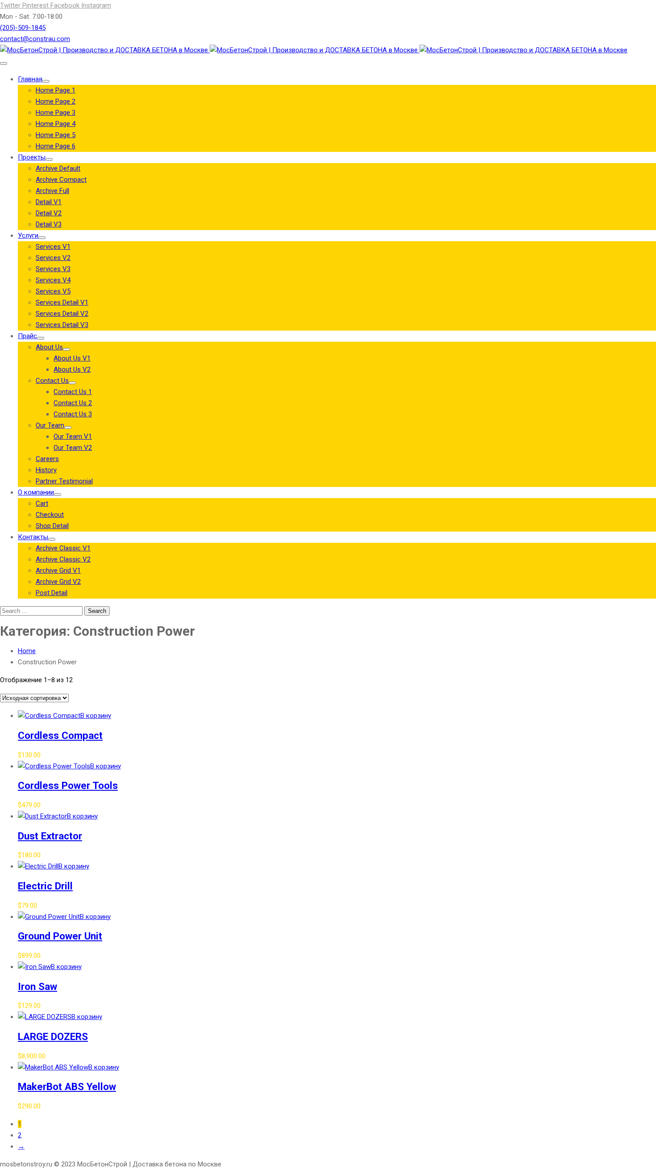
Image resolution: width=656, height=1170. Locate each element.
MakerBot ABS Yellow (67, 1086)
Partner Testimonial (64, 481)
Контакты (33, 537)
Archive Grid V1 (58, 570)
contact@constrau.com (35, 39)
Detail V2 (49, 213)
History (46, 470)
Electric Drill (45, 886)
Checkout (50, 515)
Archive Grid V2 (58, 582)
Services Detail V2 (62, 314)
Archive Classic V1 (63, 548)
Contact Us (52, 381)
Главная (30, 79)
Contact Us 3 (73, 414)
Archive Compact (61, 180)
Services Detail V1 (62, 302)
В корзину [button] (95, 716)
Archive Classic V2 (63, 559)
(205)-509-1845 (23, 28)
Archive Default (58, 168)
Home (27, 651)
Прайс (27, 336)
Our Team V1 (73, 436)
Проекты (32, 157)
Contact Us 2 (73, 403)
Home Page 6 (55, 146)
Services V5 (53, 291)
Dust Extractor (50, 836)
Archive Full (52, 191)
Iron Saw (37, 986)
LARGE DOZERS (53, 1036)
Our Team (50, 425)
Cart (42, 503)
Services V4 (53, 280)
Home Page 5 (55, 135)
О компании (36, 492)
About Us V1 (72, 358)
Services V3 (53, 269)
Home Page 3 (55, 113)
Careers (47, 459)
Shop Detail (52, 526)
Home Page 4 (55, 124)
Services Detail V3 (62, 325)
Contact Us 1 (73, 392)
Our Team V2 (73, 448)
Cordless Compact (60, 735)
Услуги (28, 235)
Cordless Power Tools (68, 785)
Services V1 (53, 247)
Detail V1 (49, 202)
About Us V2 (72, 369)
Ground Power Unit (60, 936)
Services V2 (53, 258)
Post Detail (51, 593)
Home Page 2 (55, 101)
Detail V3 (49, 224)
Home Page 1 (55, 90)
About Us (49, 347)
